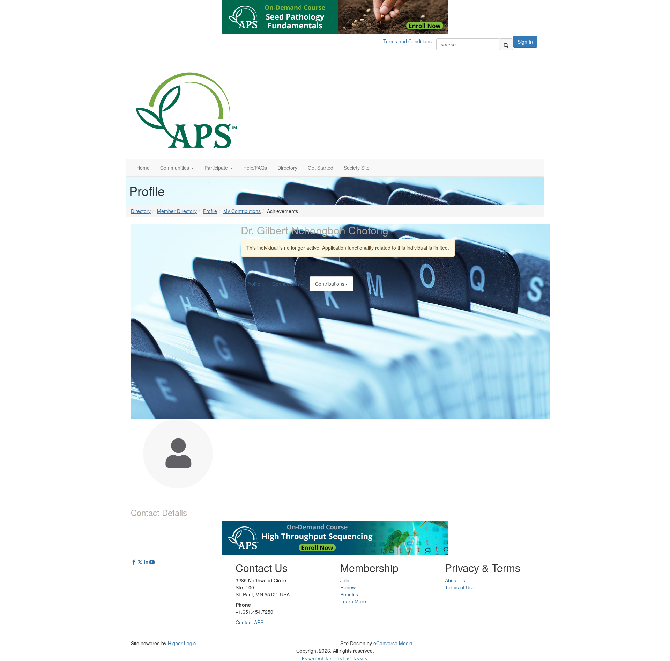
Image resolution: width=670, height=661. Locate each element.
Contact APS (249, 622)
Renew (348, 587)
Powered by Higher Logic (335, 658)
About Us (455, 580)
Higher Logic (182, 643)
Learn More (353, 601)
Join (344, 580)
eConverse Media (392, 643)
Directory (141, 211)
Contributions (329, 283)
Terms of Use (460, 587)
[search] (506, 44)
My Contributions (242, 211)
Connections (286, 283)
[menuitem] (409, 40)
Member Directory (177, 211)
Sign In (525, 41)
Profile (210, 211)
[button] (177, 167)
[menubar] (409, 40)
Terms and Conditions (407, 41)
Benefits (349, 594)
